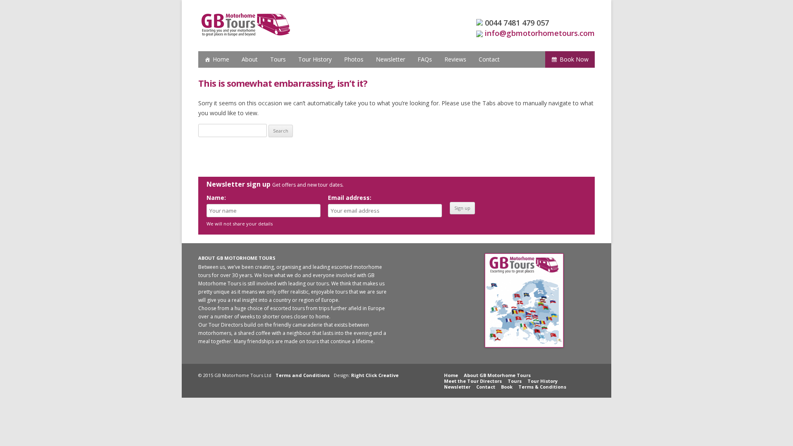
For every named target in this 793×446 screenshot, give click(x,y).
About (250, 59)
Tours (278, 59)
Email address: (349, 198)
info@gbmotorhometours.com (540, 33)
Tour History (315, 59)
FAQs (425, 59)
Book (507, 387)
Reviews (455, 59)
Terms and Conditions (302, 375)
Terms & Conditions (542, 387)
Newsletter (390, 59)
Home (221, 59)
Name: (216, 198)
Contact (489, 59)
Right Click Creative (375, 375)
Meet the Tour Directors (473, 381)
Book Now (574, 59)
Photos (353, 59)
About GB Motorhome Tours (497, 375)
